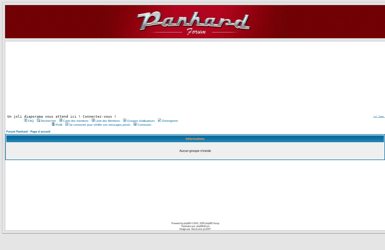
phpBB (187, 223)
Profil (59, 124)
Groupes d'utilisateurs (141, 120)
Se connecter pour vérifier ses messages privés (99, 124)
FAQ (31, 120)
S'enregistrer (170, 120)
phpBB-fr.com (203, 226)
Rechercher (48, 120)
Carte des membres (76, 120)
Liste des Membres (108, 120)
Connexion (144, 124)
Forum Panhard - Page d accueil (28, 131)
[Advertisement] (100, 78)
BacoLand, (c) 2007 (201, 229)
